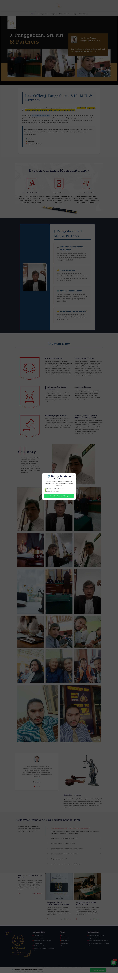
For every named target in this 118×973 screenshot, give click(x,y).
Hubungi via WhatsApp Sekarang (59, 496)
